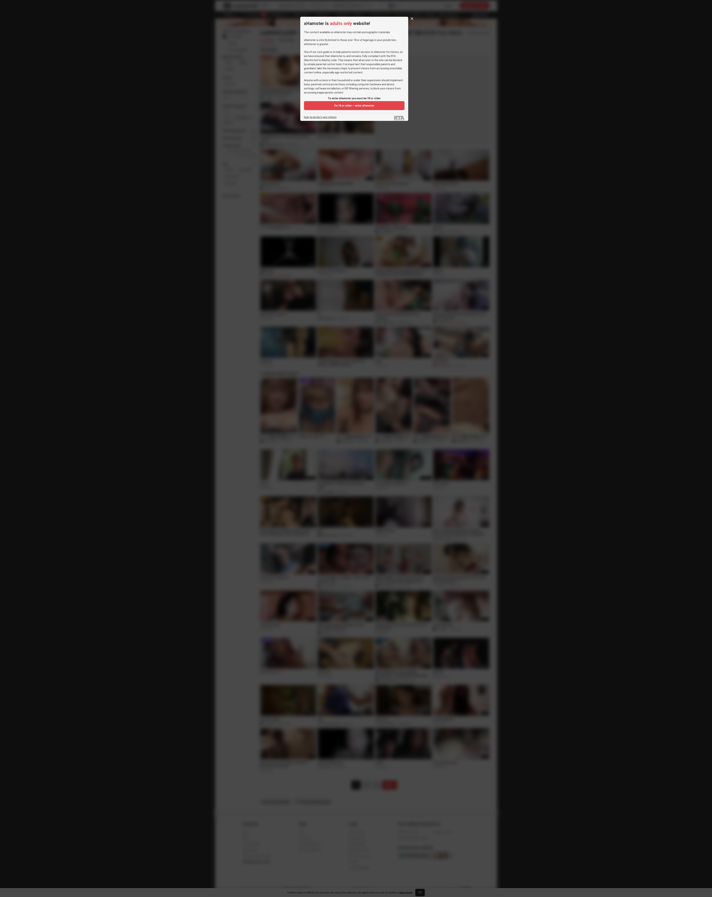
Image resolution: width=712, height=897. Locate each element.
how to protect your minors (320, 117)
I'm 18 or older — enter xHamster (354, 105)
